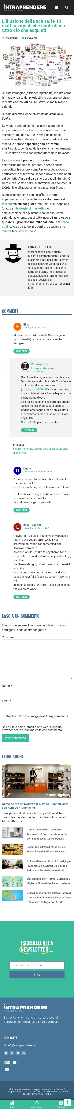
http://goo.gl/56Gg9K (35, 389)
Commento (9, 637)
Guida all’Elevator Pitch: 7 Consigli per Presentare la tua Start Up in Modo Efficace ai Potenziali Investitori (49, 866)
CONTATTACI (61, 1107)
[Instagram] (12, 1053)
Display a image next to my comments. (37, 716)
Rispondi (21, 351)
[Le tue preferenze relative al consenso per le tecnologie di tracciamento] (67, 1102)
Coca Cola (28, 130)
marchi (7, 204)
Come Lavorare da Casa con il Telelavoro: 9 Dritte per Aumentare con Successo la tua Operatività (47, 834)
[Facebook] (6, 1053)
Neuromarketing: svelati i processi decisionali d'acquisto (40, 451)
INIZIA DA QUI (37, 1107)
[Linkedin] (18, 1053)
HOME (12, 1107)
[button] (7, 1069)
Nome (7, 685)
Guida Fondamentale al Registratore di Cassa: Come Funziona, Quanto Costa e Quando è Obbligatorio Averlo (49, 897)
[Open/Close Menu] (56, 7)
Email (6, 700)
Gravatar (24, 716)
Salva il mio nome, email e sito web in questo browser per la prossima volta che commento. (32, 729)
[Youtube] (23, 1053)
